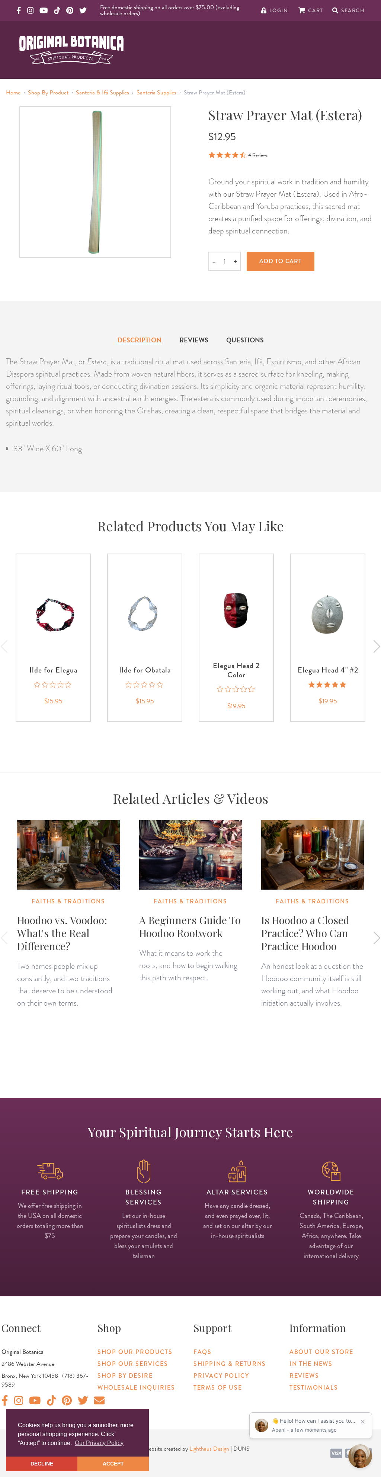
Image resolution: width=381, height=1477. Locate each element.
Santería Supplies (156, 92)
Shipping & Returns (229, 1364)
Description (139, 340)
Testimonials (313, 1387)
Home (13, 92)
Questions (245, 340)
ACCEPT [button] (113, 1464)
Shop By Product (48, 92)
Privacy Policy (221, 1375)
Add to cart (280, 261)
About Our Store (321, 1352)
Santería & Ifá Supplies (102, 92)
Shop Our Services (132, 1364)
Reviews (193, 340)
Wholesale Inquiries (136, 1387)
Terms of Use (217, 1387)
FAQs (202, 1352)
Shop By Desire (125, 1375)
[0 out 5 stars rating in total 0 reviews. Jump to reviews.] (53, 684)
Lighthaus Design (209, 1448)
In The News (311, 1364)
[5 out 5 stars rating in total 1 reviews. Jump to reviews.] (328, 684)
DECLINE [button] (42, 1464)
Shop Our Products (134, 1352)
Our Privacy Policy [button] (99, 1443)
